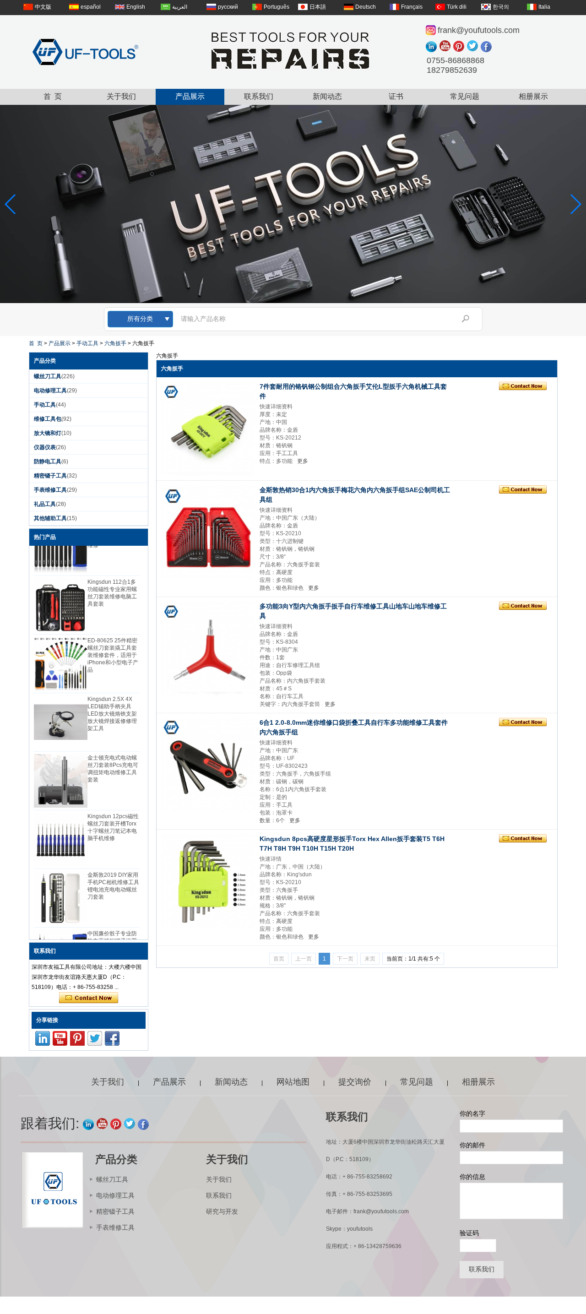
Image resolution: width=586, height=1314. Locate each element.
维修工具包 (47, 419)
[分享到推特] (474, 47)
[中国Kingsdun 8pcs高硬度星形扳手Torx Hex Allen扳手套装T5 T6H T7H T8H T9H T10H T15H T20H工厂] (208, 881)
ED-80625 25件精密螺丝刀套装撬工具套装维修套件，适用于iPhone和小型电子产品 (112, 646)
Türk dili (457, 7)
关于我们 (121, 96)
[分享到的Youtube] (446, 47)
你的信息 (472, 1176)
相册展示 (533, 96)
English (135, 7)
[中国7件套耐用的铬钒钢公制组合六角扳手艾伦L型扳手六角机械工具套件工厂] (208, 429)
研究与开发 (222, 1211)
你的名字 (472, 1113)
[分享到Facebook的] (487, 47)
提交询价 (354, 1081)
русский (228, 7)
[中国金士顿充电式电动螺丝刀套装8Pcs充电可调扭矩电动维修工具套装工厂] (60, 772)
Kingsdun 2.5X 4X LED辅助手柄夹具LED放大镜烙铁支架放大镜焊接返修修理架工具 (112, 705)
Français (412, 7)
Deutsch (365, 7)
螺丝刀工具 (47, 376)
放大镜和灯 (47, 433)
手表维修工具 (50, 490)
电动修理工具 (50, 390)
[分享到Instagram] (433, 47)
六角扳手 (115, 343)
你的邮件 (472, 1145)
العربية (179, 7)
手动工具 (87, 343)
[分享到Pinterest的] (460, 47)
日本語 (317, 7)
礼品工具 (45, 504)
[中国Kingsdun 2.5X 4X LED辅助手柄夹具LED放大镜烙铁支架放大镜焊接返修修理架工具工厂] (60, 713)
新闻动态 (327, 96)
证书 (396, 96)
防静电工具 (47, 461)
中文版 (43, 7)
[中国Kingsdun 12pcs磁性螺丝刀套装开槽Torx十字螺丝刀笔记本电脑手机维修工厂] (60, 831)
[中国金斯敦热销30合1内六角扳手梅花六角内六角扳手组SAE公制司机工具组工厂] (208, 532)
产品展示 (190, 96)
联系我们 (258, 96)
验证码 (469, 1233)
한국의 (501, 7)
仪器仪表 (45, 447)
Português (276, 7)
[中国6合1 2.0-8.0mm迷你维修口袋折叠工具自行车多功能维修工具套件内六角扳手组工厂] (208, 765)
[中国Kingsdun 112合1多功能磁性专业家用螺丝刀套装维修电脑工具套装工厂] (60, 596)
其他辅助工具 (50, 518)
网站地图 (293, 1081)
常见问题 (464, 96)
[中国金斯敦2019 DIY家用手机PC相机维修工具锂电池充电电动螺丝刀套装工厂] (60, 889)
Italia (544, 7)
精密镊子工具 (50, 475)
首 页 (52, 96)
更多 (302, 461)
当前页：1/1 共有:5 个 (413, 959)
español (91, 7)
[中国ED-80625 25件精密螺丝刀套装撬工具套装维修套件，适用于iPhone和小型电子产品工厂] (60, 655)
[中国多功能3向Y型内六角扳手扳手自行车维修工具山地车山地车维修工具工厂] (208, 648)
